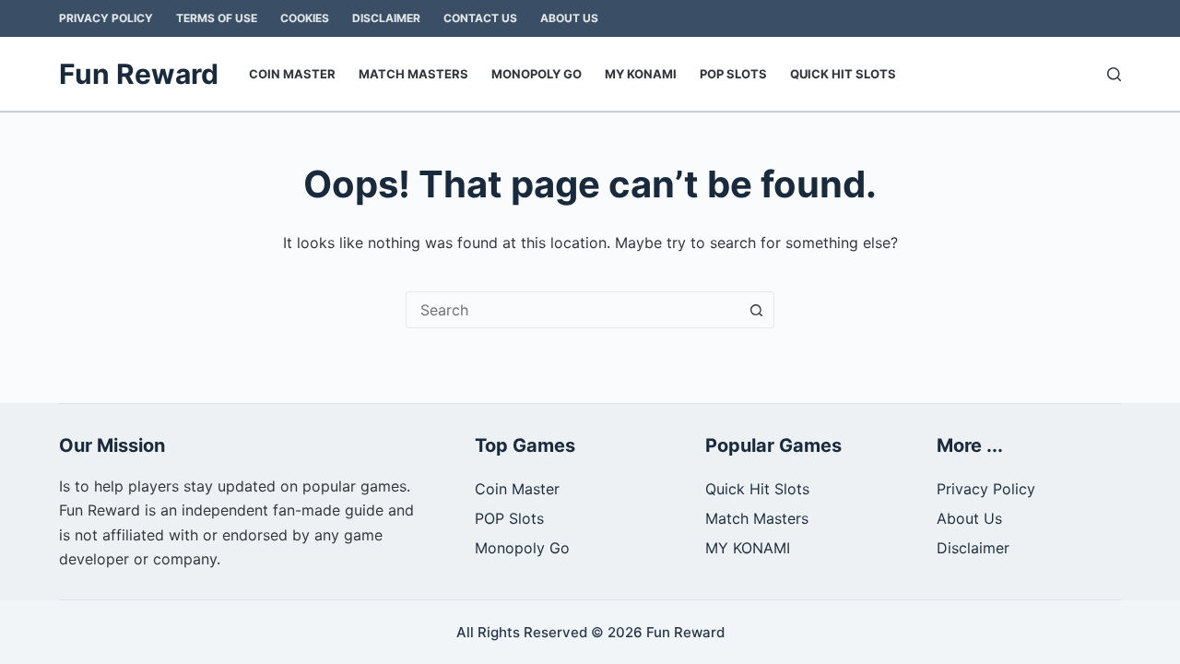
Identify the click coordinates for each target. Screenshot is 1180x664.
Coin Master (292, 73)
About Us (569, 18)
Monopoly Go (522, 548)
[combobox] (572, 309)
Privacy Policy (106, 18)
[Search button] (755, 309)
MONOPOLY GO (536, 73)
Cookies (304, 18)
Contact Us (480, 18)
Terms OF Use (216, 18)
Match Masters (413, 73)
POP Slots (733, 73)
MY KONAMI (641, 73)
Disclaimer (386, 18)
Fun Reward (138, 73)
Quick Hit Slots (843, 73)
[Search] (1114, 74)
